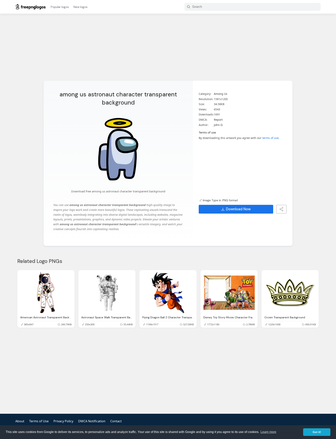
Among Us (220, 94)
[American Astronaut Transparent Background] (46, 292)
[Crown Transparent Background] (290, 292)
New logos (81, 7)
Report (218, 119)
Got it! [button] (317, 432)
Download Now (238, 209)
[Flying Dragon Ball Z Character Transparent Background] (168, 292)
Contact (116, 421)
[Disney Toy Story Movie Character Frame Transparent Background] (229, 292)
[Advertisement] (168, 49)
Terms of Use (39, 421)
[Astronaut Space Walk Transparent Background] (107, 292)
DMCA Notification (91, 421)
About (19, 421)
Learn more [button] (268, 432)
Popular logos (60, 7)
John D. (218, 125)
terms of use (270, 138)
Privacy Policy (63, 421)
